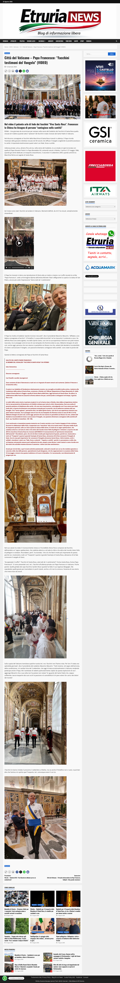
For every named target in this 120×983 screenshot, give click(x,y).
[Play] (6, 267)
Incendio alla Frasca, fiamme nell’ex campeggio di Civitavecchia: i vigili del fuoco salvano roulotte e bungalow (47, 957)
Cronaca (5, 41)
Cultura (87, 351)
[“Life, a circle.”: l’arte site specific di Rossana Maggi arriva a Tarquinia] (89, 359)
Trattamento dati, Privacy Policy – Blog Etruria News (47, 977)
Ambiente (50, 41)
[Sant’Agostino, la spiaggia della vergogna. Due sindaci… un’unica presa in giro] (42, 926)
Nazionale (41, 41)
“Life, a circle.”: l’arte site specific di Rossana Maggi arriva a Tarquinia (104, 357)
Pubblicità (79, 977)
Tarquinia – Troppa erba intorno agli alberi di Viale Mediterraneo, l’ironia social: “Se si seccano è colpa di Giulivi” (16, 938)
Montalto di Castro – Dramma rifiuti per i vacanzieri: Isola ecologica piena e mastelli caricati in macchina (16, 911)
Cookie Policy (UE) (69, 977)
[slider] (18, 267)
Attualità (13, 41)
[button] (116, 41)
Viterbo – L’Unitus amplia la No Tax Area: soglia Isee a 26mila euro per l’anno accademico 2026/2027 (103, 378)
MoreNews (72, 981)
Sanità (76, 41)
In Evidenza (15, 904)
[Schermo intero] (32, 267)
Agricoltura (59, 41)
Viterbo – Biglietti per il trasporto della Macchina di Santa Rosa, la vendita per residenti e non (42, 911)
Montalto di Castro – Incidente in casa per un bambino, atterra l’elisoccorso (8, 957)
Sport (82, 41)
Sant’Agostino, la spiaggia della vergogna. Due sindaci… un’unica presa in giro (41, 938)
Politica (22, 41)
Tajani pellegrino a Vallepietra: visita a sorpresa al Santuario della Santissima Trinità (67, 938)
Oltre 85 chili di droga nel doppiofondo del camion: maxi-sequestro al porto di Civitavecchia (47, 967)
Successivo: (63, 878)
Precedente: (20, 878)
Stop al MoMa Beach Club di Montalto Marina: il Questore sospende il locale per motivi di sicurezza (8, 967)
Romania (88, 41)
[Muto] (29, 267)
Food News (69, 41)
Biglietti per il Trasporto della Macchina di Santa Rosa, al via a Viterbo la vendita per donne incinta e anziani (68, 911)
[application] (19, 243)
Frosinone (60, 932)
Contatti (85, 977)
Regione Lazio (31, 41)
